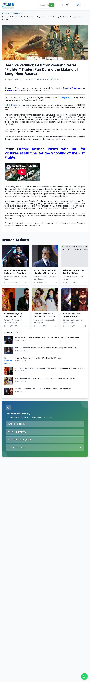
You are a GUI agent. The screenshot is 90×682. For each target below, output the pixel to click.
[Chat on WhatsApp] (84, 676)
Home (4, 13)
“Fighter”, (65, 97)
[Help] (62, 5)
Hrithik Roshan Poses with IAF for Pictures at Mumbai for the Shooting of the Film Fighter (45, 153)
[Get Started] (78, 5)
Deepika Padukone (72, 88)
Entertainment (15, 13)
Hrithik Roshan (11, 105)
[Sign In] (73, 5)
